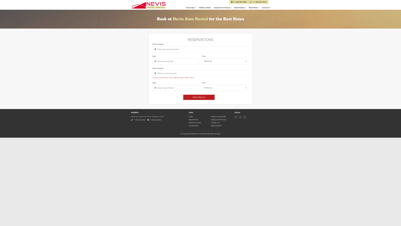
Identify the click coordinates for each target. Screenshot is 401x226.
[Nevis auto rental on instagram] (244, 117)
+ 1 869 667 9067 (139, 120)
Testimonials (194, 126)
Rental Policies (239, 7)
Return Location (158, 68)
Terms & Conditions (218, 117)
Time (203, 56)
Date (154, 56)
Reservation (190, 7)
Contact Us (266, 7)
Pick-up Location (158, 44)
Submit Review (216, 126)
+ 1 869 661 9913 (155, 120)
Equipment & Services (222, 7)
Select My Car (199, 97)
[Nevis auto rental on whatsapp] (240, 117)
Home (191, 117)
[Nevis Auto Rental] (148, 5)
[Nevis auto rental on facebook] (236, 117)
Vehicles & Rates (205, 7)
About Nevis (253, 7)
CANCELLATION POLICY (218, 120)
